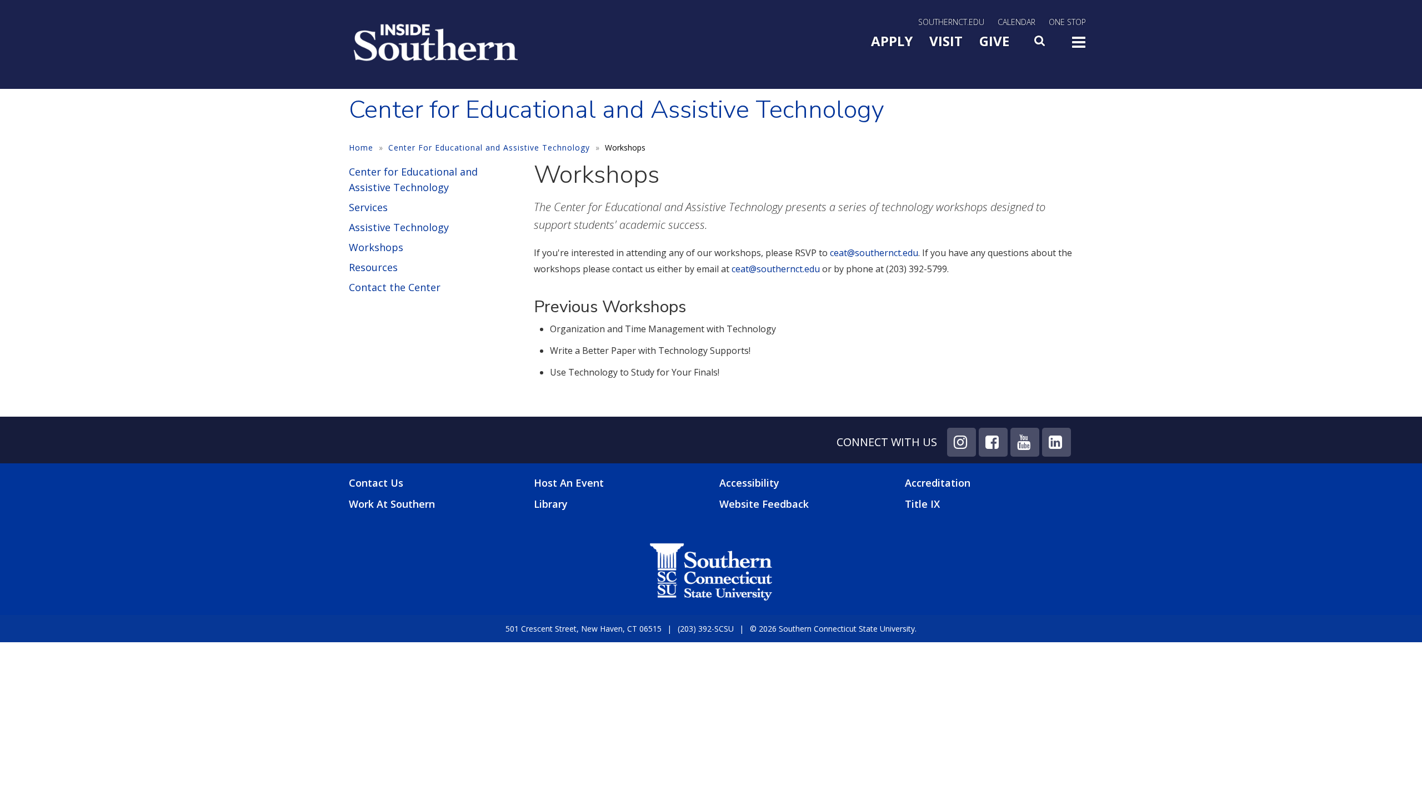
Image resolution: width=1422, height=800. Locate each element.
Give (994, 41)
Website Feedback (764, 504)
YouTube (1024, 442)
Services (368, 207)
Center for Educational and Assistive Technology (413, 179)
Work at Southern (392, 504)
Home (361, 147)
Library (551, 504)
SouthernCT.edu (951, 22)
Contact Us (376, 483)
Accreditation (937, 482)
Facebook (993, 442)
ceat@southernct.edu (874, 253)
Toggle (1078, 45)
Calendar (1016, 22)
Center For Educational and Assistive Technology (489, 147)
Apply (892, 41)
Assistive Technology (399, 227)
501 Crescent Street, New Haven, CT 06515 (583, 628)
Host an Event (569, 482)
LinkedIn (1056, 442)
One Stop (1067, 22)
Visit (946, 41)
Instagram (961, 442)
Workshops (376, 247)
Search (1040, 43)
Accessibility (749, 482)
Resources (373, 267)
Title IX (922, 504)
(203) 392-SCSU (706, 628)
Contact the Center (394, 287)
